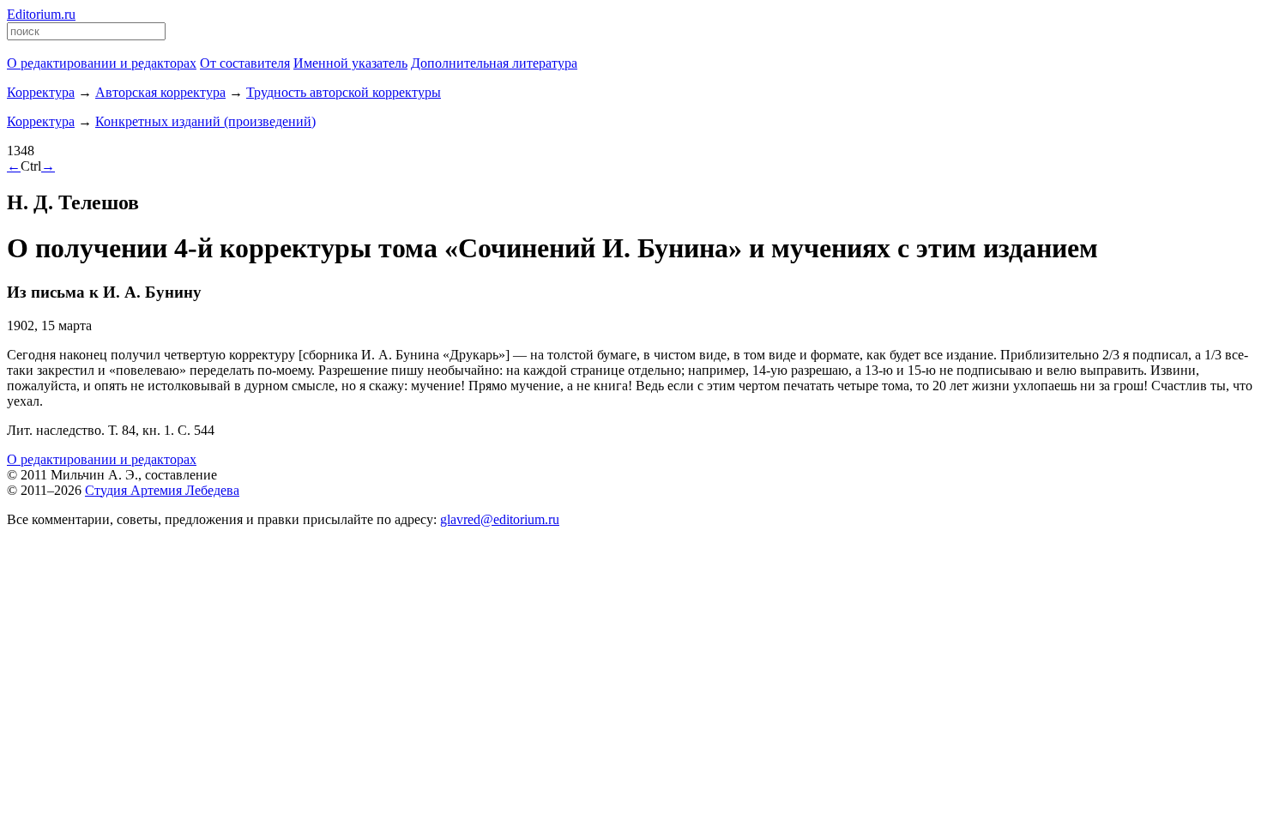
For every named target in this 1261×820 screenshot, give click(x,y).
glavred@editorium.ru (499, 519)
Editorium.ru (41, 14)
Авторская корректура (160, 92)
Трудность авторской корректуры (343, 92)
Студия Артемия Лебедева (162, 490)
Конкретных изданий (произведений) (205, 121)
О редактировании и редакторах (101, 459)
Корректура (41, 92)
